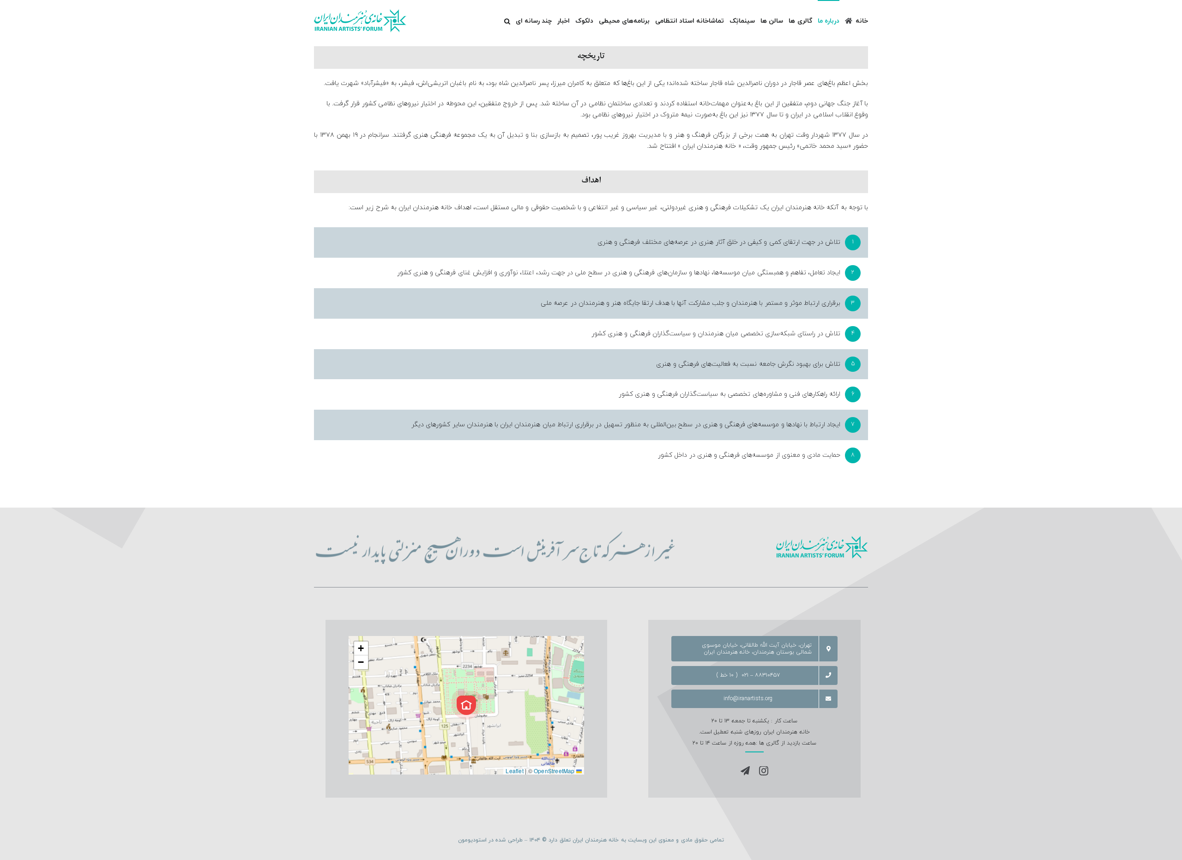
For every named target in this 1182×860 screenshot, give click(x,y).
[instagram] (763, 770)
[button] (507, 21)
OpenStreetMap (554, 771)
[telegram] (745, 770)
